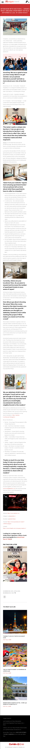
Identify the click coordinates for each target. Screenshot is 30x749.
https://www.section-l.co (13, 513)
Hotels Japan (17, 591)
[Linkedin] (15, 744)
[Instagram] (19, 744)
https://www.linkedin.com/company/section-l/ (14, 528)
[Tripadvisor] (21, 744)
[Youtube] (13, 744)
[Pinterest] (17, 744)
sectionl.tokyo (12, 519)
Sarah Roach (23, 12)
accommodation (6, 591)
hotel (12, 591)
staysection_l (12, 516)
